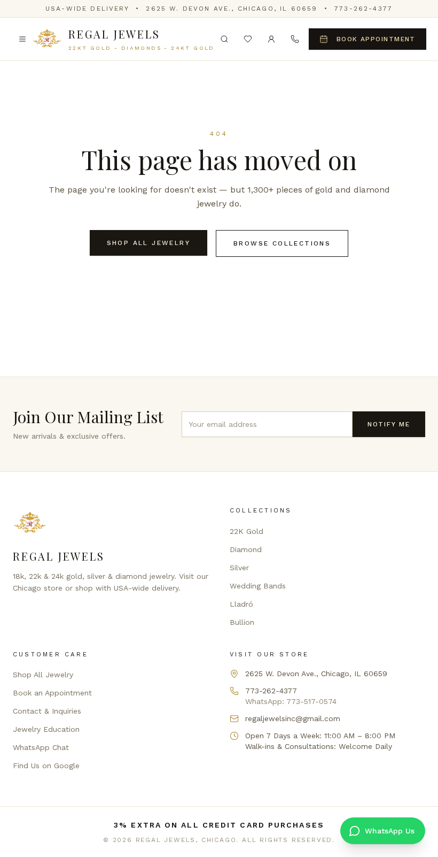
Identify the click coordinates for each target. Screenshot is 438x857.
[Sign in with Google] (271, 39)
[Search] (224, 39)
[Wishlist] (247, 39)
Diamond (246, 549)
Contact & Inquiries (47, 711)
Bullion (242, 622)
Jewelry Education (46, 729)
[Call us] (294, 39)
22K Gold (246, 531)
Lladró (241, 604)
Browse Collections (282, 243)
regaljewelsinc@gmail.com (292, 718)
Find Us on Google (46, 765)
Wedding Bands (258, 585)
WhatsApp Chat (41, 747)
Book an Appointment (52, 692)
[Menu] (22, 39)
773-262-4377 (363, 8)
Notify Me (388, 424)
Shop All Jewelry (148, 243)
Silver (239, 567)
